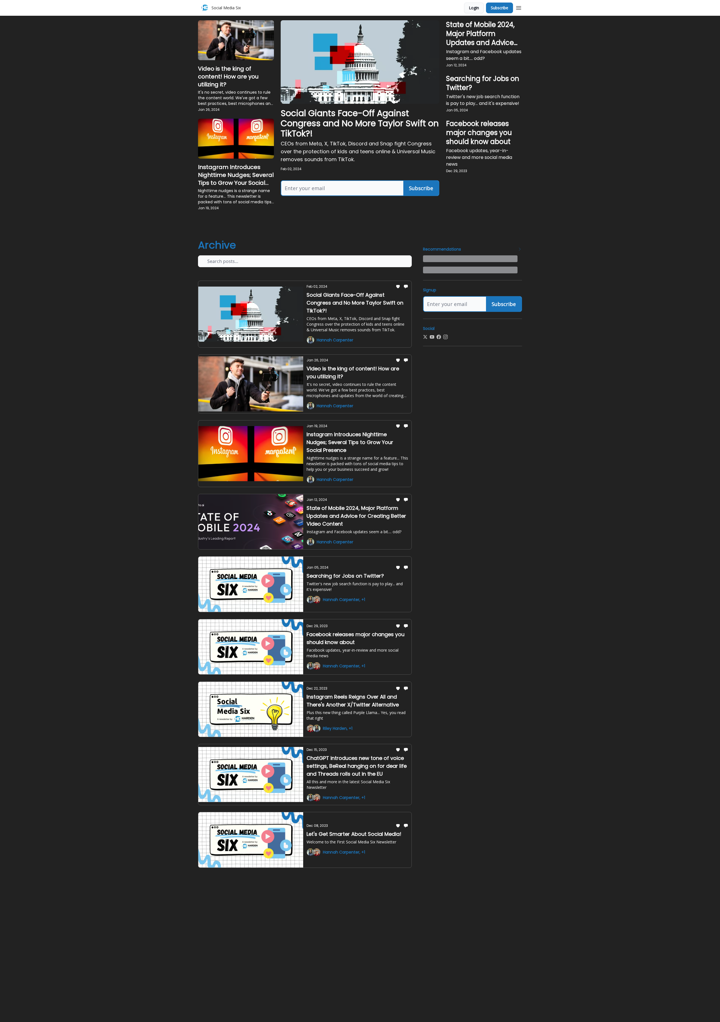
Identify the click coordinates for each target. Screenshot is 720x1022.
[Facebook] (438, 337)
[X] (425, 337)
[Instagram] (445, 337)
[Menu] (518, 7)
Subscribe (499, 7)
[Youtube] (432, 337)
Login (474, 7)
